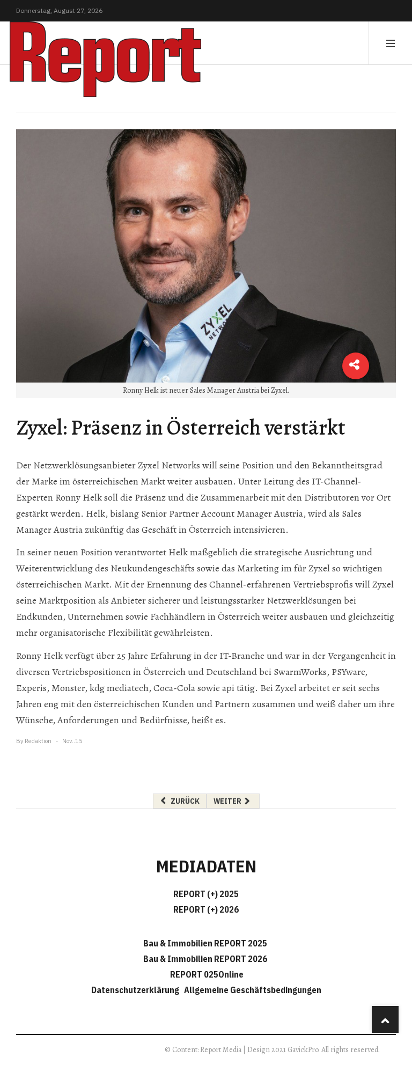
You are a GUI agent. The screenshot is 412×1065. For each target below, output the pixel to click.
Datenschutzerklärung (136, 990)
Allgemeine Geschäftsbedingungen (252, 990)
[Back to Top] (385, 1019)
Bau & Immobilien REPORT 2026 (205, 958)
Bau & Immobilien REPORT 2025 (205, 943)
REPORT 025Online (206, 974)
